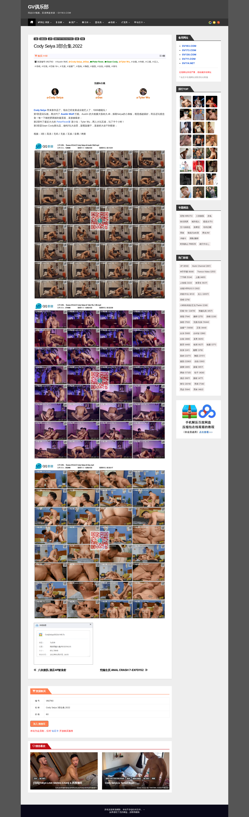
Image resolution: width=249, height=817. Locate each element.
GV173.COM (189, 50)
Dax (87, 61)
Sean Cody (112, 61)
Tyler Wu (125, 61)
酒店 (185, 378)
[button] (218, 22)
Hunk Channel (201, 266)
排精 (211, 316)
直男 (125, 22)
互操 (36, 39)
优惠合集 (43, 39)
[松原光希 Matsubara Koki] (211, 114)
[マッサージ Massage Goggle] (211, 166)
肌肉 (80, 66)
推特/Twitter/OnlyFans (63, 39)
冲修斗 (183, 238)
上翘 (200, 277)
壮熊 (45, 66)
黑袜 (182, 232)
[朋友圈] (210, 22)
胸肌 (87, 66)
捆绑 (198, 316)
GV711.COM (189, 58)
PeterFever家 (64, 121)
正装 (201, 327)
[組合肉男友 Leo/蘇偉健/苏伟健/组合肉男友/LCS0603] (198, 114)
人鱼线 (186, 283)
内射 (142, 61)
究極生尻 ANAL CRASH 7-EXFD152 (122, 670)
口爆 (149, 61)
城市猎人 (196, 221)
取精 (113, 22)
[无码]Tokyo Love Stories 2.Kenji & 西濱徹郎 (57, 782)
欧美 (100, 22)
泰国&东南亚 (137, 778)
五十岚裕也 (185, 227)
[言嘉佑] (185, 127)
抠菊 (185, 316)
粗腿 (211, 344)
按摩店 (197, 227)
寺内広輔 (207, 227)
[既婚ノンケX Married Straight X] (185, 140)
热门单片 (42, 778)
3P (184, 266)
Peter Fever (98, 61)
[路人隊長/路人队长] (198, 179)
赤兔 (209, 216)
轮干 (199, 372)
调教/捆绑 (194, 238)
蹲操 (185, 372)
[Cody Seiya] (55, 91)
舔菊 (108, 66)
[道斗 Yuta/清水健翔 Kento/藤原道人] (211, 140)
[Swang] (211, 101)
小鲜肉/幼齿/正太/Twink (194, 305)
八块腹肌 (200, 216)
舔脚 (185, 367)
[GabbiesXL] (185, 192)
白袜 (185, 339)
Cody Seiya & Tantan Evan (119, 782)
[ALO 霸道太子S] (185, 153)
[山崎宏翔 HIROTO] (185, 101)
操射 (185, 322)
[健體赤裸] (185, 166)
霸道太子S (208, 221)
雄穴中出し (204, 244)
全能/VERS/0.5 (190, 288)
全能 (135, 61)
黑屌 (199, 384)
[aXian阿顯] (198, 192)
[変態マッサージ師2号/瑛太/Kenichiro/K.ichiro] (211, 127)
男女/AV (206, 232)
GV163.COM (189, 45)
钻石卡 (55, 730)
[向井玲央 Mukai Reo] (211, 179)
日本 (86, 22)
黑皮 (185, 389)
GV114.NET (188, 63)
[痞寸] (198, 140)
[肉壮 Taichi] (211, 192)
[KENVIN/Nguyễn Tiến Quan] (198, 101)
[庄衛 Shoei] (198, 166)
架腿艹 (72, 66)
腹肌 (94, 66)
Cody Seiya (76, 61)
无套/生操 (201, 322)
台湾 (50, 39)
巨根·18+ (54, 66)
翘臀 (198, 350)
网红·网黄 (45, 22)
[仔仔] (185, 179)
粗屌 (198, 344)
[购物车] (214, 22)
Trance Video (206, 271)
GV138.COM (189, 54)
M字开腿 (187, 271)
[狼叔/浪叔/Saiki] (185, 114)
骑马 (115, 66)
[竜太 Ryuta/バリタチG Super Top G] (198, 127)
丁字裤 (186, 277)
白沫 (185, 333)
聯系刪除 (136, 812)
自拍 (101, 66)
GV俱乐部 (38, 7)
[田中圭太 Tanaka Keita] (211, 153)
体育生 (201, 283)
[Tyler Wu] (143, 91)
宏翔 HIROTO (186, 216)
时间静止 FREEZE (188, 244)
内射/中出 (187, 294)
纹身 (185, 350)
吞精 (38, 66)
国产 (73, 22)
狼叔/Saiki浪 (193, 232)
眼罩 (185, 344)
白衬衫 (199, 333)
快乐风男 (184, 221)
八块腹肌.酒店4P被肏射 (52, 670)
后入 (156, 61)
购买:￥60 (42, 56)
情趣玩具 (206, 311)
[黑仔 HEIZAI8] (198, 153)
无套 (64, 66)
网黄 (82, 39)
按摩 (60, 22)
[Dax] (99, 91)
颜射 (198, 378)
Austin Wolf (62, 61)
